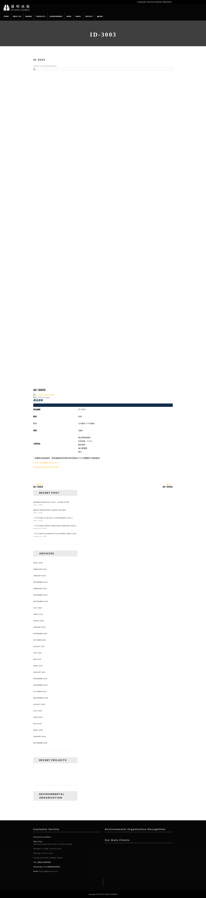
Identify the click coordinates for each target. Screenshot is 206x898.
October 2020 (39, 691)
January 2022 (39, 627)
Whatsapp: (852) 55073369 (46, 467)
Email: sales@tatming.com (45, 463)
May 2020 (37, 724)
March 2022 (38, 621)
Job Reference (55, 16)
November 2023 (40, 595)
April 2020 (38, 730)
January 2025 (39, 576)
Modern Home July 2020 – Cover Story (51, 502)
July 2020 (37, 711)
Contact (89, 16)
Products (40, 16)
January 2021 (39, 672)
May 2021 (37, 659)
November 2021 (40, 633)
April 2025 (38, 563)
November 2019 (40, 743)
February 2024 (40, 588)
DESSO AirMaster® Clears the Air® (49, 510)
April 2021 (38, 666)
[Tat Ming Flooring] (17, 7)
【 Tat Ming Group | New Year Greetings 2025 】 (55, 526)
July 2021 (37, 653)
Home (6, 16)
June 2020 (37, 717)
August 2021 (39, 646)
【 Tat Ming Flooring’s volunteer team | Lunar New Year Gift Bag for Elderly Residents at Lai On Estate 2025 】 (55, 534)
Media (78, 16)
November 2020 (40, 685)
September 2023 (40, 601)
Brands (28, 16)
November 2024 (40, 582)
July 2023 (37, 608)
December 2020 (40, 679)
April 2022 (38, 614)
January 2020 (39, 736)
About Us (17, 16)
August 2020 (39, 704)
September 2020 (40, 698)
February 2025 (40, 569)
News (69, 16)
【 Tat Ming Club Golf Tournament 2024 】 (53, 518)
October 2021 (39, 640)
